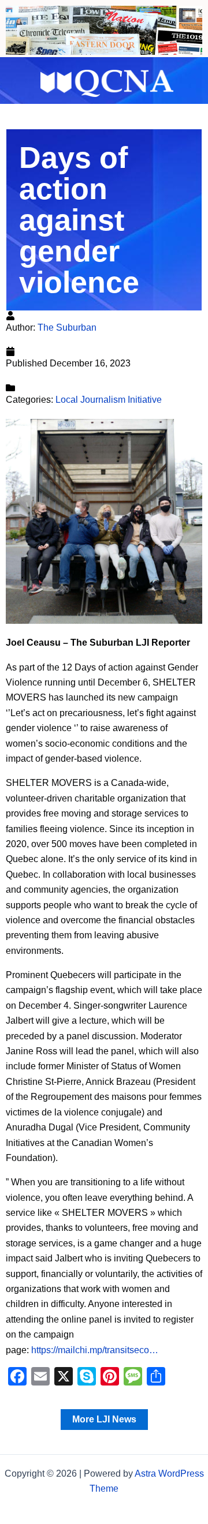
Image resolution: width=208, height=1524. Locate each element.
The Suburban (67, 327)
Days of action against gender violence (79, 220)
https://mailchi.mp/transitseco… (94, 1350)
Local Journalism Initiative (108, 400)
